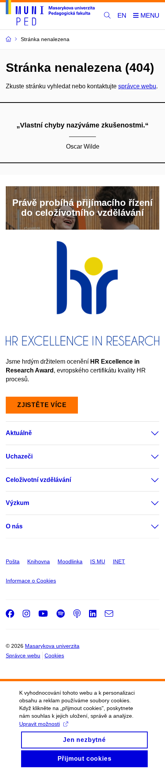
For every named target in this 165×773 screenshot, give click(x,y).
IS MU (97, 561)
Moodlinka (70, 561)
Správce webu (23, 655)
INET (119, 561)
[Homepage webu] (50, 14)
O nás (14, 526)
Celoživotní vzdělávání (38, 480)
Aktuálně (19, 433)
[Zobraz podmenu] (147, 433)
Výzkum (17, 503)
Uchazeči (19, 456)
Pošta (13, 561)
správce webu (137, 86)
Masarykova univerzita (52, 646)
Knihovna (38, 561)
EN (121, 15)
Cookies (54, 655)
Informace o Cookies (31, 581)
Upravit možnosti (39, 724)
